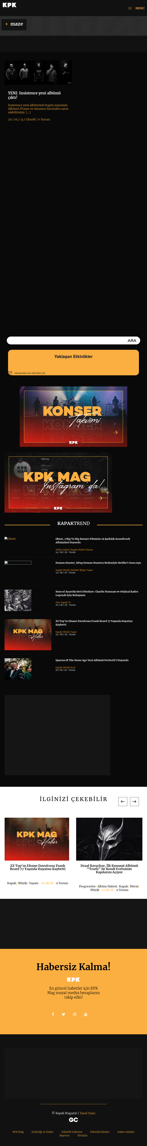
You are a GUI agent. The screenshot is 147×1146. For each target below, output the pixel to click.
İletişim (82, 1135)
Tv (69, 602)
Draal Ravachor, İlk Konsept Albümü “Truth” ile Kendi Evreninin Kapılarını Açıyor (109, 869)
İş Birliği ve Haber (43, 1131)
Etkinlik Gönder (100, 1131)
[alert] (73, 373)
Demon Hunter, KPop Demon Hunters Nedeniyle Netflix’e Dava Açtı (98, 562)
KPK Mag (18, 1131)
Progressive (87, 886)
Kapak (74, 550)
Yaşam (90, 570)
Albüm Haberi (62, 550)
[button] (122, 801)
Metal (134, 886)
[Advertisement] (57, 735)
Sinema (89, 550)
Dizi (58, 602)
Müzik (81, 550)
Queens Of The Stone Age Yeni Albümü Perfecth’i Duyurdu (92, 660)
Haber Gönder (125, 1131)
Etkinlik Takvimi (71, 1131)
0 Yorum (62, 883)
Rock (72, 667)
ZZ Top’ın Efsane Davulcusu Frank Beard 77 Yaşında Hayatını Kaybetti (37, 867)
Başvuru (65, 1135)
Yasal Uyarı (87, 1113)
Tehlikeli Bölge (77, 570)
